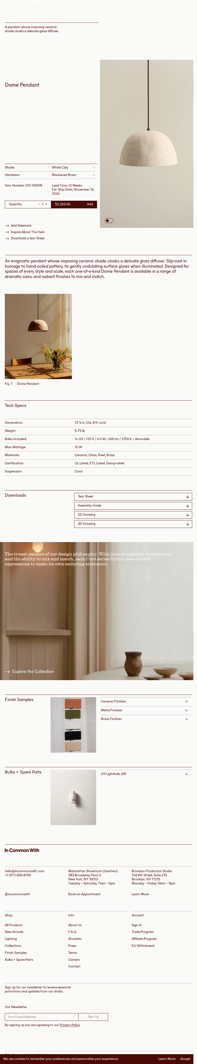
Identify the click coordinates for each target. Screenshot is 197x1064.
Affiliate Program (144, 939)
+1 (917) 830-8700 (18, 875)
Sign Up (93, 1017)
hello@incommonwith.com (24, 871)
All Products (13, 925)
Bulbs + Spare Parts (19, 960)
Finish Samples (16, 953)
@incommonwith (17, 894)
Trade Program (143, 932)
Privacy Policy (70, 1025)
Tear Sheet (85, 496)
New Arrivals (14, 932)
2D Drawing (86, 515)
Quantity (15, 204)
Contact (74, 966)
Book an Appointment (84, 894)
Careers (74, 960)
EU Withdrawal (143, 946)
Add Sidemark (21, 226)
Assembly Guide (89, 505)
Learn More (166, 1059)
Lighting (11, 939)
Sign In (137, 925)
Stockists (74, 939)
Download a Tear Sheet (28, 238)
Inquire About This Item (28, 232)
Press (72, 946)
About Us (75, 925)
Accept (185, 1059)
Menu (183, 9)
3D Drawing (86, 524)
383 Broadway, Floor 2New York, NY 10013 (84, 877)
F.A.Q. (72, 932)
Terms (72, 953)
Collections (13, 946)
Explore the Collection (33, 671)
